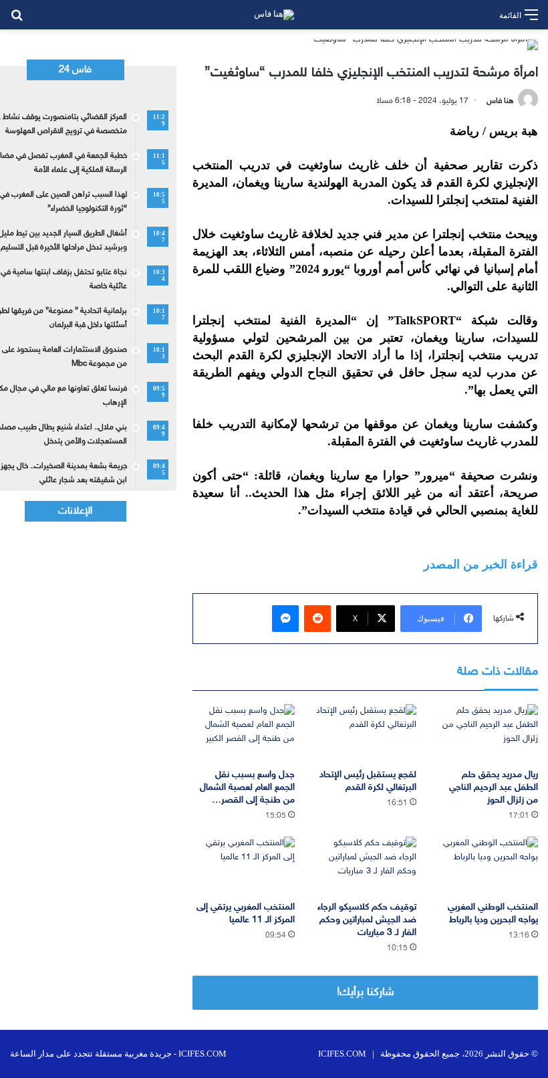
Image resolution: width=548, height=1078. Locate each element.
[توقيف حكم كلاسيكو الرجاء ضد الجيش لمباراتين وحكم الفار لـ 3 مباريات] (365, 865)
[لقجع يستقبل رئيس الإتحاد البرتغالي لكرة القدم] (365, 733)
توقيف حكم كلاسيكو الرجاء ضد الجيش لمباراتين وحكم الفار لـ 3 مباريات (366, 919)
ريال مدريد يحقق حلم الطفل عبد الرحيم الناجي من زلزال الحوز (493, 787)
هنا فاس (500, 101)
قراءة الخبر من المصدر (481, 564)
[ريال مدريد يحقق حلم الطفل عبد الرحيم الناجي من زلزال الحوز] (487, 733)
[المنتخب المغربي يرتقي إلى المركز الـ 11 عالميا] (243, 865)
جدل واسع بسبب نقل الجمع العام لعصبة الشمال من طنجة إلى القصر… (247, 787)
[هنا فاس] (274, 14)
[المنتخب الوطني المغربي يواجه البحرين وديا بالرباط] (487, 865)
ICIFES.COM (342, 1054)
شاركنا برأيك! (365, 992)
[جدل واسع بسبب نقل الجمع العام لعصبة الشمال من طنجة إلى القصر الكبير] (243, 733)
